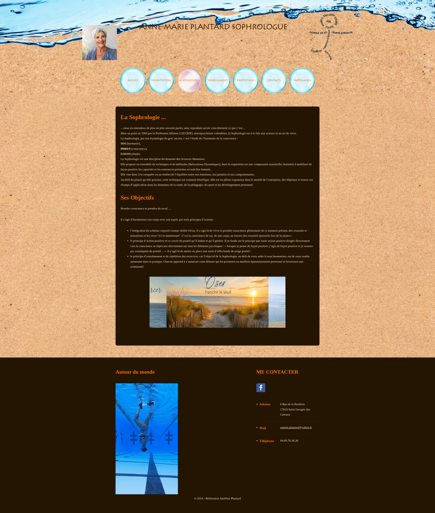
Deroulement (217, 80)
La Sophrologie (189, 80)
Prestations (245, 80)
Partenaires (302, 80)
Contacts (274, 80)
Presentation (161, 80)
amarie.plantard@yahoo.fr (296, 427)
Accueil (133, 80)
